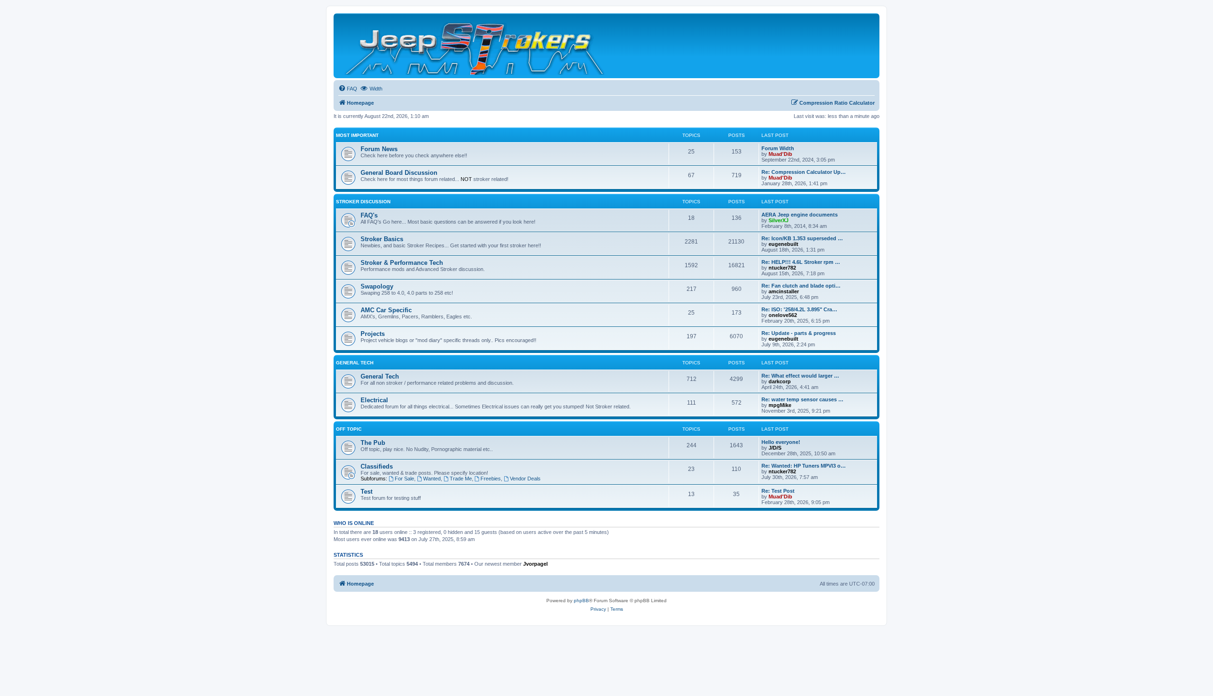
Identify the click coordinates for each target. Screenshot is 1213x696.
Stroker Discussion (363, 201)
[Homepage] (475, 46)
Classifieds (377, 466)
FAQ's (369, 215)
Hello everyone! (780, 442)
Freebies (490, 478)
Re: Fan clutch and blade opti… (801, 286)
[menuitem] (347, 88)
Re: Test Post (778, 491)
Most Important (357, 135)
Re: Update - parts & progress (798, 333)
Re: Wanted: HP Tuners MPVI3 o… (803, 466)
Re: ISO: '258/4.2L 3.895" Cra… (799, 309)
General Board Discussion (399, 172)
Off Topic (349, 429)
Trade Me (461, 478)
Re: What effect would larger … (800, 376)
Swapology (377, 286)
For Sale (404, 478)
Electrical (374, 400)
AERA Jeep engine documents (799, 214)
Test (366, 491)
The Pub (373, 442)
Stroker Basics (382, 239)
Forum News (379, 149)
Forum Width (777, 148)
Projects (373, 333)
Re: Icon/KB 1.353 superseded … (802, 238)
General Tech (354, 362)
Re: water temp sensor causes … (802, 399)
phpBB (581, 600)
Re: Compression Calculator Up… (803, 172)
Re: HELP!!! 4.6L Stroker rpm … (800, 262)
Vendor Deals (525, 478)
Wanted (432, 478)
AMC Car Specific (386, 310)
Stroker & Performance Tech (402, 262)
